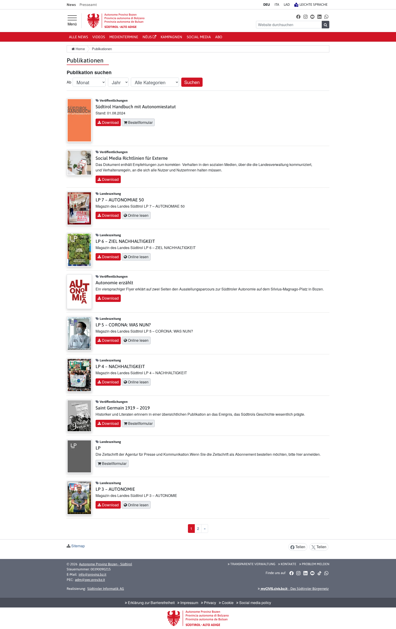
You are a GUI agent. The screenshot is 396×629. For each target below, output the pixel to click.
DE (266, 4)
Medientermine (123, 37)
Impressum (188, 602)
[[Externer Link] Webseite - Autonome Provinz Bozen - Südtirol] (116, 20)
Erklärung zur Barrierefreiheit (151, 602)
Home (80, 48)
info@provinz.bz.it (92, 574)
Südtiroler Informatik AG (105, 589)
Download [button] (110, 122)
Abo (218, 37)
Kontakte (288, 564)
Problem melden (315, 564)
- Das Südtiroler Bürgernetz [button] (294, 589)
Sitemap (78, 545)
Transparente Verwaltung (252, 564)
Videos (98, 37)
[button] (298, 16)
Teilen (299, 546)
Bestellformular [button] (140, 122)
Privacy (209, 602)
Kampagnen (171, 37)
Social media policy (254, 602)
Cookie (227, 602)
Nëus (148, 37)
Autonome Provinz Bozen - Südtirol (105, 564)
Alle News (78, 37)
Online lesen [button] (137, 215)
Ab (69, 82)
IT (277, 4)
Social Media (199, 37)
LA (287, 4)
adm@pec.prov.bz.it (90, 580)
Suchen (192, 82)
